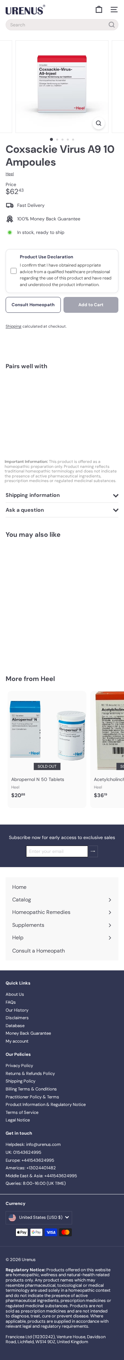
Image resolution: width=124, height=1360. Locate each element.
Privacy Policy (19, 1065)
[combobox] (62, 24)
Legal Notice (18, 1120)
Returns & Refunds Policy (30, 1073)
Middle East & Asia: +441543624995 (41, 1176)
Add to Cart (90, 305)
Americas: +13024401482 (31, 1168)
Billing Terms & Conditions (31, 1089)
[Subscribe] (93, 851)
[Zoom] (99, 123)
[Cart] (98, 9)
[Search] (111, 24)
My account (17, 1041)
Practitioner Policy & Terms (32, 1097)
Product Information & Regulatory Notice (46, 1104)
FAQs (11, 1002)
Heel (48, 678)
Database (15, 1025)
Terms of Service (22, 1112)
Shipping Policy (20, 1081)
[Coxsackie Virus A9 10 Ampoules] (62, 398)
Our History (17, 1010)
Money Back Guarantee (28, 1033)
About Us (15, 994)
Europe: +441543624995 (30, 1160)
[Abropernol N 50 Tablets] (47, 746)
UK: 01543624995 (23, 1152)
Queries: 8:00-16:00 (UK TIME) (36, 1183)
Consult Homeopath (33, 305)
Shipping (13, 326)
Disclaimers (17, 1017)
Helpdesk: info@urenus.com (33, 1144)
